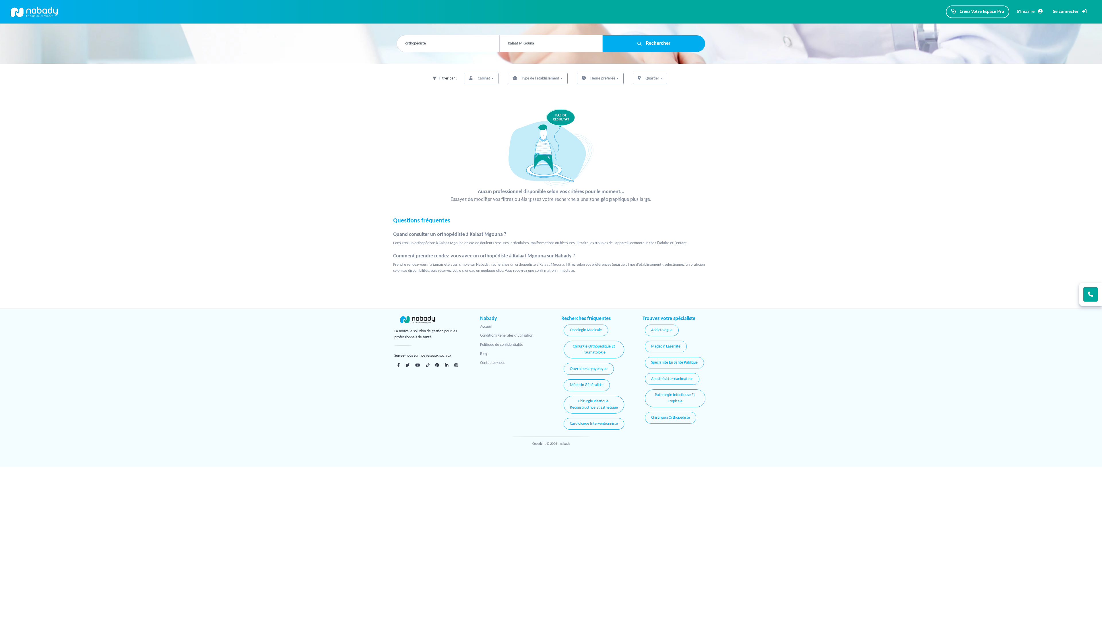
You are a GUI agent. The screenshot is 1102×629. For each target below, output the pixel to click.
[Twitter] (407, 365)
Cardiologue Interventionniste (594, 424)
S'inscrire (1026, 11)
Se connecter (1066, 11)
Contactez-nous (492, 363)
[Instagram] (456, 365)
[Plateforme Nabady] (429, 320)
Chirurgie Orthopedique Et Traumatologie (594, 349)
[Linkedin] (446, 365)
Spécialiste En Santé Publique (674, 362)
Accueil (486, 327)
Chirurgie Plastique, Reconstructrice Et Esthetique (594, 404)
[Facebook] (398, 365)
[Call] (1090, 294)
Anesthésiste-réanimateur (672, 379)
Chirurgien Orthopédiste (670, 418)
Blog (483, 354)
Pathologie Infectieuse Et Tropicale (675, 398)
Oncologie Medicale (586, 330)
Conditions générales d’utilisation (506, 335)
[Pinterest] (437, 365)
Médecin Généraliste (587, 385)
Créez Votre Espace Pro (981, 11)
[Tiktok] (427, 365)
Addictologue (661, 330)
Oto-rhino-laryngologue (589, 369)
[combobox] (448, 43)
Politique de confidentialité (501, 345)
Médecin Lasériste (665, 346)
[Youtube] (417, 365)
